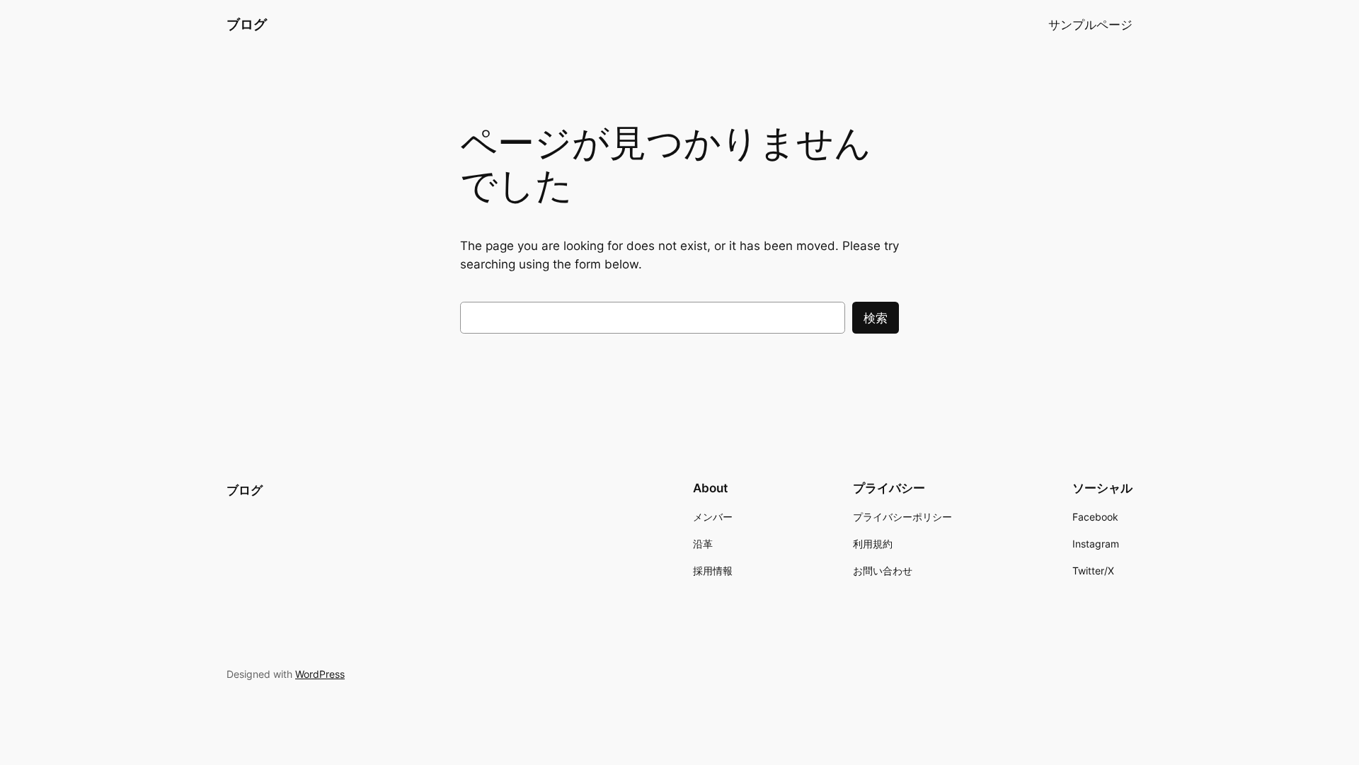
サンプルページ (1090, 25)
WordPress (320, 674)
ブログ (246, 24)
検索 (876, 318)
